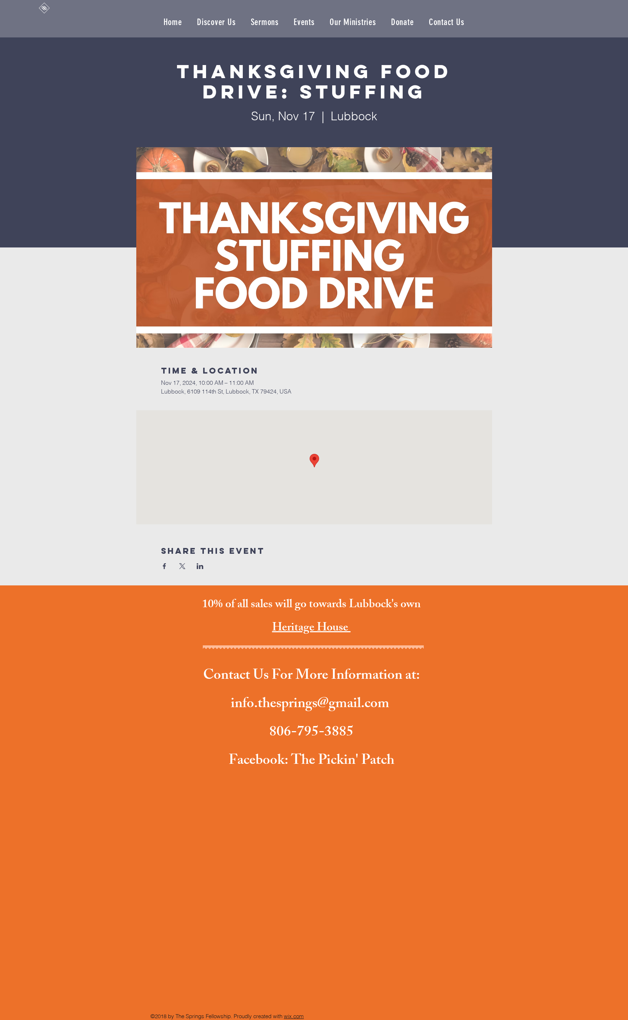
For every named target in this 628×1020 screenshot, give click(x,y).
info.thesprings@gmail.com (310, 705)
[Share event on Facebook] (164, 566)
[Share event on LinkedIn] (200, 566)
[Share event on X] (182, 566)
